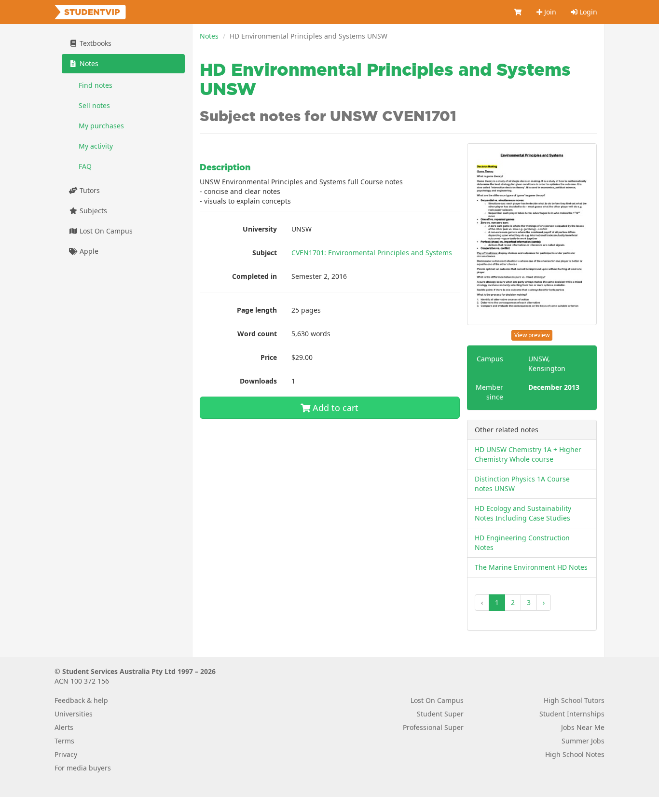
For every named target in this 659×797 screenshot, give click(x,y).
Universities (74, 713)
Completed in (254, 276)
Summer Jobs (583, 740)
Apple (88, 251)
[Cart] (518, 12)
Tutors (89, 190)
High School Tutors (574, 700)
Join (549, 11)
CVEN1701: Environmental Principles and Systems (371, 252)
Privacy (66, 754)
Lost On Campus (105, 230)
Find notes (95, 85)
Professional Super (433, 727)
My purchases (101, 125)
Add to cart (334, 407)
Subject (264, 252)
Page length (257, 310)
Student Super (440, 713)
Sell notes (94, 105)
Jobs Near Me (582, 727)
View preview (531, 335)
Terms (64, 740)
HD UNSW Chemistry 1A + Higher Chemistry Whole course (528, 454)
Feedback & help (81, 700)
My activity (96, 146)
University (260, 229)
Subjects (92, 210)
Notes (209, 36)
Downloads (258, 380)
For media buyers (83, 767)
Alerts (64, 727)
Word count (257, 333)
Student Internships (571, 713)
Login (587, 11)
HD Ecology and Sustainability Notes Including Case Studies (523, 513)
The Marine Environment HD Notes (531, 567)
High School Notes (574, 754)
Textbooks (94, 43)
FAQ (85, 166)
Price (269, 357)
